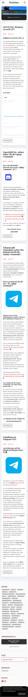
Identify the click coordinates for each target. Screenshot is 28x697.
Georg (4, 33)
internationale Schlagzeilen (10, 484)
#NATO (19, 607)
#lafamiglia (18, 604)
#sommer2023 (16, 615)
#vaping (21, 622)
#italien (5, 602)
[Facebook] (2, 681)
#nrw (12, 609)
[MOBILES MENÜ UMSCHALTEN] (3, 2)
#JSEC (4, 604)
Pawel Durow (18, 482)
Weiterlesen (7, 141)
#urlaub (5, 622)
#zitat (18, 626)
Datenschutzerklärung (11, 691)
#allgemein (5, 589)
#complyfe (12, 591)
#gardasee (21, 596)
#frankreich (12, 596)
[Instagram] (5, 681)
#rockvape (5, 613)
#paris (19, 609)
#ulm (21, 620)
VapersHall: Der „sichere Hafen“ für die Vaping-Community (13, 154)
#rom (13, 613)
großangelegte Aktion (8, 515)
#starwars (5, 620)
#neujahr (5, 609)
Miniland (5, 59)
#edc (4, 596)
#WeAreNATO (6, 624)
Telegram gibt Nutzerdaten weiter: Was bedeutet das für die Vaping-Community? (13, 251)
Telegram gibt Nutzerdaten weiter (13, 218)
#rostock (20, 613)
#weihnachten (16, 624)
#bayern (20, 589)
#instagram (17, 600)
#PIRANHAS (5, 611)
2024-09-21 (10, 444)
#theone (14, 620)
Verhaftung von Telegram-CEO (9, 438)
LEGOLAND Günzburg (8, 47)
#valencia (13, 622)
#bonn (4, 591)
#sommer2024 (6, 617)
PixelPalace (14, 2)
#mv (13, 607)
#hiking (15, 598)
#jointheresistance (16, 602)
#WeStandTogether (8, 626)
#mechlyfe (5, 607)
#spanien (15, 617)
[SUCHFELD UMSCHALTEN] (25, 2)
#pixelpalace (14, 611)
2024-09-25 (10, 161)
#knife (10, 604)
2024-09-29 (10, 33)
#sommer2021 (6, 615)
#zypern (5, 628)
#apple (13, 589)
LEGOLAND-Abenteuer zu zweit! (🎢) (13, 28)
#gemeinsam (6, 598)
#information (6, 600)
